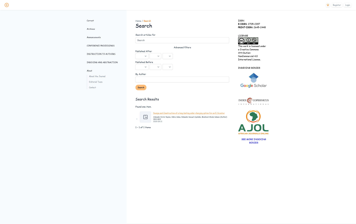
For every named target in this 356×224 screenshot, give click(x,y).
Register (337, 5)
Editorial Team (95, 82)
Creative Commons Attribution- (248, 51)
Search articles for (145, 34)
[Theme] (328, 5)
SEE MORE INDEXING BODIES (253, 141)
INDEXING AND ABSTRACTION (102, 62)
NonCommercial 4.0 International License (249, 57)
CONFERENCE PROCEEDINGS (101, 45)
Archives (91, 29)
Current (90, 20)
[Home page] (6, 5)
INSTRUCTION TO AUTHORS (101, 54)
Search (141, 87)
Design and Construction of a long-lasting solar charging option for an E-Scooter (189, 113)
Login (347, 5)
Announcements (94, 37)
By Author (140, 74)
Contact (92, 87)
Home (138, 20)
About (89, 70)
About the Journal (97, 76)
